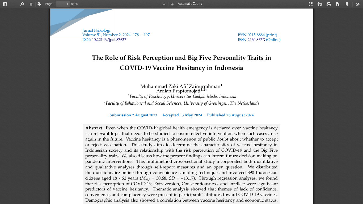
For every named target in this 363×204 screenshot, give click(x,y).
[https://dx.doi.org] (109, 40)
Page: (49, 4)
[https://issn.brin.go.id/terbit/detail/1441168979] (256, 40)
